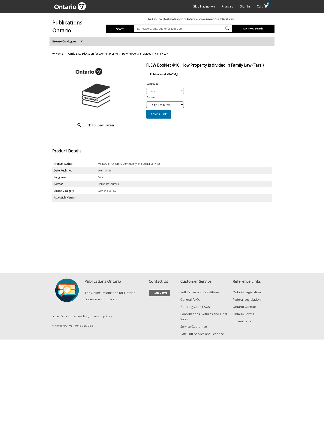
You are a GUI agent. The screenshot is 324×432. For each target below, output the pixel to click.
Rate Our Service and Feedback (202, 334)
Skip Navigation (204, 6)
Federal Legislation (247, 299)
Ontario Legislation (247, 292)
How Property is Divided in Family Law (145, 53)
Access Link (159, 114)
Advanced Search (253, 28)
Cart (262, 6)
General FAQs (190, 299)
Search (120, 29)
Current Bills (242, 321)
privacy (107, 316)
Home (59, 53)
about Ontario (61, 316)
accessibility (81, 316)
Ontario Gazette (244, 306)
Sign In (245, 6)
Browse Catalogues (68, 41)
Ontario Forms (243, 314)
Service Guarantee (193, 326)
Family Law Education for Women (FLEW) (92, 53)
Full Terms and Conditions (199, 292)
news (96, 316)
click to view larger (97, 125)
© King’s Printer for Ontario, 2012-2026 (72, 326)
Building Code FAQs (195, 306)
